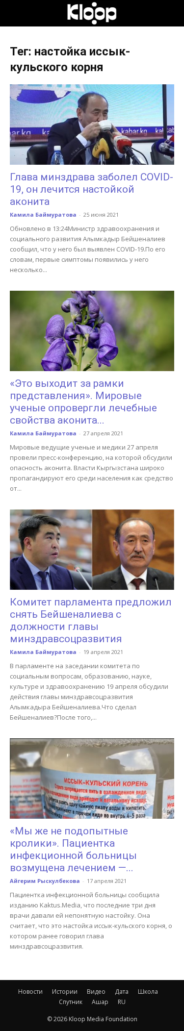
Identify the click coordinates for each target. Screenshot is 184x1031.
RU (122, 1002)
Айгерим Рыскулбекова (45, 880)
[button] (16, 13)
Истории (65, 991)
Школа (148, 991)
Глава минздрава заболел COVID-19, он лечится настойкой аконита (91, 189)
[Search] (170, 13)
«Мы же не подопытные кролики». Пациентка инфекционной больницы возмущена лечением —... (73, 849)
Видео (96, 991)
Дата (122, 991)
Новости (30, 991)
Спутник (70, 1002)
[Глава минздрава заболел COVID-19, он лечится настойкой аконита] (92, 124)
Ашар (100, 1002)
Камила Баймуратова (43, 214)
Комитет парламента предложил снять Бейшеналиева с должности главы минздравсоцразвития (91, 620)
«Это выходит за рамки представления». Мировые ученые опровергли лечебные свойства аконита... (83, 401)
